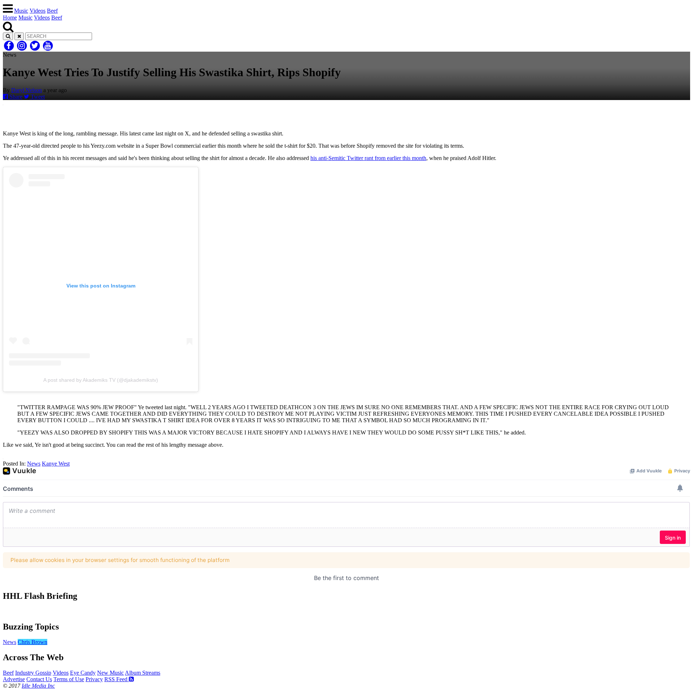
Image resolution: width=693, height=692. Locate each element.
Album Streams (142, 673)
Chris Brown (32, 642)
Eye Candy (83, 673)
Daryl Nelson (26, 90)
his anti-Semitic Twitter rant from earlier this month (368, 158)
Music (21, 11)
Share (15, 97)
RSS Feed (116, 679)
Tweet (37, 97)
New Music (110, 673)
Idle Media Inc (38, 686)
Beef (52, 11)
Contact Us (39, 679)
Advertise (14, 679)
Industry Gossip (33, 673)
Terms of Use (68, 679)
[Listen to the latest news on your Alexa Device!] (346, 611)
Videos (37, 11)
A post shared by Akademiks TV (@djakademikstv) (100, 380)
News (33, 463)
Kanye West (56, 463)
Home (10, 17)
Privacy (94, 679)
